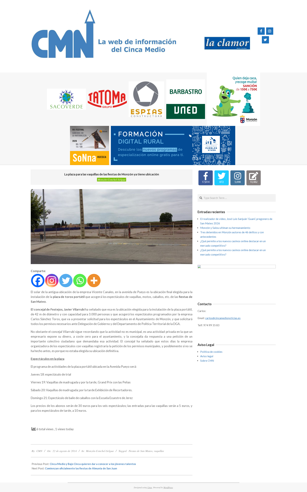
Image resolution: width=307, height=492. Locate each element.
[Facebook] (261, 31)
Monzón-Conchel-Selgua (111, 179)
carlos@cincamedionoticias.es (223, 318)
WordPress (168, 487)
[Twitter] (265, 39)
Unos (149, 487)
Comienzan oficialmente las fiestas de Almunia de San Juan (81, 468)
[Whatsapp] (80, 280)
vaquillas (159, 451)
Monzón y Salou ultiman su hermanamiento (225, 227)
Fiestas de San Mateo (140, 451)
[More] (94, 280)
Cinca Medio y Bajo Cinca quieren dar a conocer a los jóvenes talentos (93, 463)
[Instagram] (269, 31)
